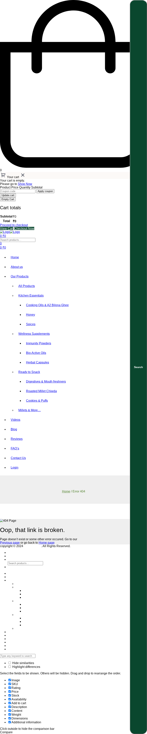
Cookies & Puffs (37, 400)
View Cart (6, 228)
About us (17, 266)
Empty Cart (8, 199)
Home (15, 257)
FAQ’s (15, 448)
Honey (30, 314)
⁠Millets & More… (29, 410)
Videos (15, 419)
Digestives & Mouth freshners (46, 381)
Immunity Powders (38, 343)
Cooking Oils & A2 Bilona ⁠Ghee (47, 305)
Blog (14, 429)
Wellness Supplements (34, 333)
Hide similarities (22, 663)
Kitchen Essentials (31, 295)
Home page (47, 542)
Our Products (20, 276)
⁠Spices (30, 324)
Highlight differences (25, 666)
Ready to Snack (29, 372)
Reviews (17, 438)
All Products (26, 286)
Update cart (8, 195)
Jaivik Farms (32, 546)
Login (14, 467)
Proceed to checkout (14, 225)
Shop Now (25, 184)
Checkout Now (24, 228)
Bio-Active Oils (36, 352)
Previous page (10, 542)
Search (138, 367)
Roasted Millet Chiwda (41, 391)
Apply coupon (45, 191)
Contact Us (18, 458)
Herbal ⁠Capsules (37, 362)
